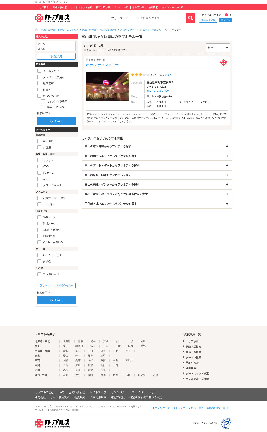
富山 (78, 350)
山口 (115, 365)
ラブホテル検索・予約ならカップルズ (59, 30)
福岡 (65, 374)
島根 (103, 365)
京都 (90, 360)
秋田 (118, 341)
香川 (78, 369)
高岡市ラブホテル (151, 30)
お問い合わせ (77, 392)
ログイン (225, 20)
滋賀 (103, 360)
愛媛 (90, 369)
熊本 (103, 374)
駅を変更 (56, 56)
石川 (90, 350)
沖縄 (155, 374)
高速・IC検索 (103, 7)
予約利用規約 (98, 397)
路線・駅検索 (60, 7)
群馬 (143, 346)
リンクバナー (119, 392)
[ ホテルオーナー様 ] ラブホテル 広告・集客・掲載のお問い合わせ (191, 407)
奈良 (115, 360)
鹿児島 (142, 374)
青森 (80, 341)
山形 (130, 341)
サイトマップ (98, 392)
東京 (65, 346)
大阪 (65, 360)
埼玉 (93, 346)
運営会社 (40, 397)
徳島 (65, 369)
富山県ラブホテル (129, 30)
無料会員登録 (208, 20)
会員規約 (79, 397)
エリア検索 (43, 7)
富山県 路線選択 (108, 30)
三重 (103, 355)
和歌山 (129, 360)
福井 (103, 350)
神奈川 (79, 346)
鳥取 (90, 365)
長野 (128, 350)
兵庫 (78, 360)
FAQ (61, 392)
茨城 (118, 346)
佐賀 (115, 374)
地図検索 (153, 7)
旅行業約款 (118, 397)
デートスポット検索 (81, 7)
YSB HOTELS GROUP (158, 90)
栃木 (130, 346)
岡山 (65, 365)
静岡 (78, 355)
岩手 (93, 341)
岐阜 (90, 355)
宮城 (105, 341)
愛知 (65, 355)
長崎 (90, 374)
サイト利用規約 (60, 397)
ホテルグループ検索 (172, 7)
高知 (103, 369)
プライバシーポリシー (145, 392)
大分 (78, 374)
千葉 (105, 346)
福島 (143, 341)
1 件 (170, 74)
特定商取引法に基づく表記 (145, 397)
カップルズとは (44, 392)
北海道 (67, 341)
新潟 (65, 350)
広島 (78, 365)
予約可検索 (138, 7)
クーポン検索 (121, 7)
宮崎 (128, 374)
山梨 (115, 350)
